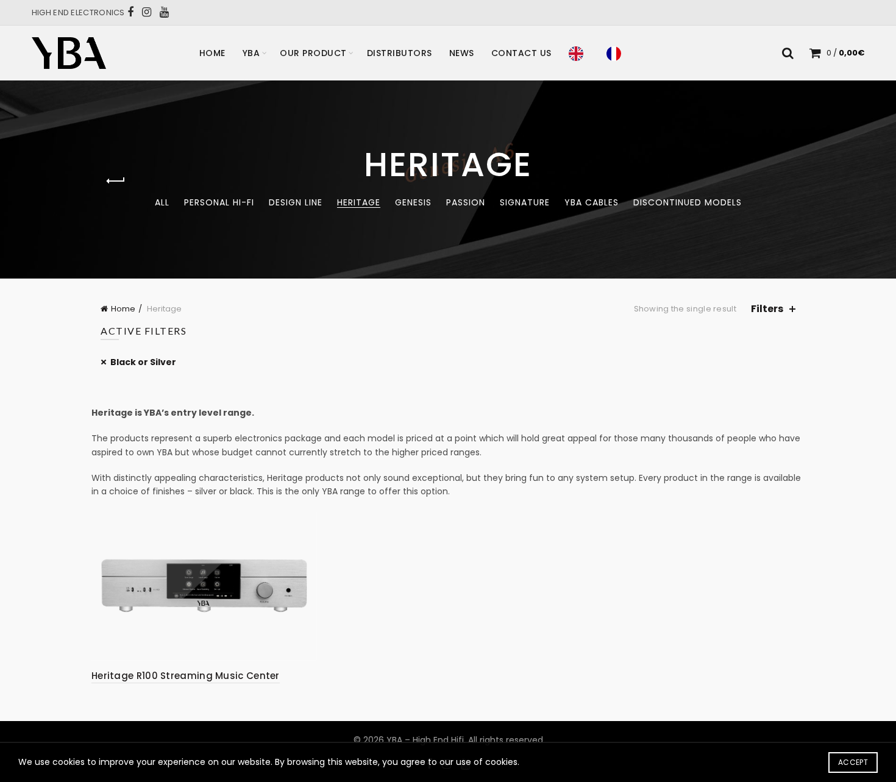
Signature (525, 202)
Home (212, 53)
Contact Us (521, 53)
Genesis (413, 202)
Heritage (358, 202)
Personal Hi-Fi (219, 202)
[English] (579, 53)
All (162, 202)
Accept (853, 762)
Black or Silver (143, 362)
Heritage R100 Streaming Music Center (185, 675)
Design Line (295, 202)
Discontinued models (687, 202)
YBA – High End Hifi (425, 740)
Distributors (399, 53)
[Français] (617, 53)
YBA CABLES (591, 202)
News (461, 53)
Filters (767, 309)
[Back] (116, 181)
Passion (465, 202)
